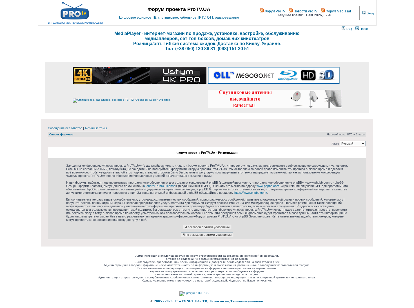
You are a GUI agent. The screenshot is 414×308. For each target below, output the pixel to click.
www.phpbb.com (268, 186)
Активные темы (96, 128)
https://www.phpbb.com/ (250, 192)
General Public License (159, 186)
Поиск (363, 28)
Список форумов (61, 134)
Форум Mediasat (338, 11)
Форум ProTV (274, 11)
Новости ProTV (305, 11)
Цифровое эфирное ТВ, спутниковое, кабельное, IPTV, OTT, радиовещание (179, 17)
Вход (370, 13)
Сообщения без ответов (65, 128)
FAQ (348, 28)
